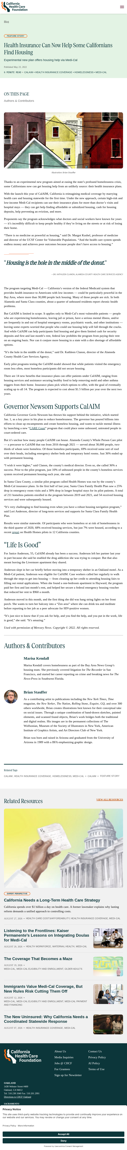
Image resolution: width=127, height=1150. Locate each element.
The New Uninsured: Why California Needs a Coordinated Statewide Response (46, 1019)
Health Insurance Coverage (53, 72)
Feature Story (15, 36)
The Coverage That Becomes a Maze (38, 958)
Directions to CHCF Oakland (17, 1097)
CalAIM (28, 72)
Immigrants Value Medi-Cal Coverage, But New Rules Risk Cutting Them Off (43, 988)
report (15, 532)
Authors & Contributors (19, 100)
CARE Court (37, 428)
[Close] (122, 7)
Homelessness (83, 72)
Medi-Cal (101, 72)
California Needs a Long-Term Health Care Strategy (52, 900)
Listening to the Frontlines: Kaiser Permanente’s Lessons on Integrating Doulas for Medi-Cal (46, 935)
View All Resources (109, 799)
